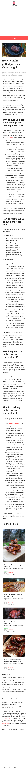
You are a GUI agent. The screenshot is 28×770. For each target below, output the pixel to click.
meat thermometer (14, 423)
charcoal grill (10, 137)
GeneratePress (22, 768)
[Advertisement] (14, 22)
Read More (6, 571)
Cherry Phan (10, 572)
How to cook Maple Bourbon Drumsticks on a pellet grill (13, 660)
